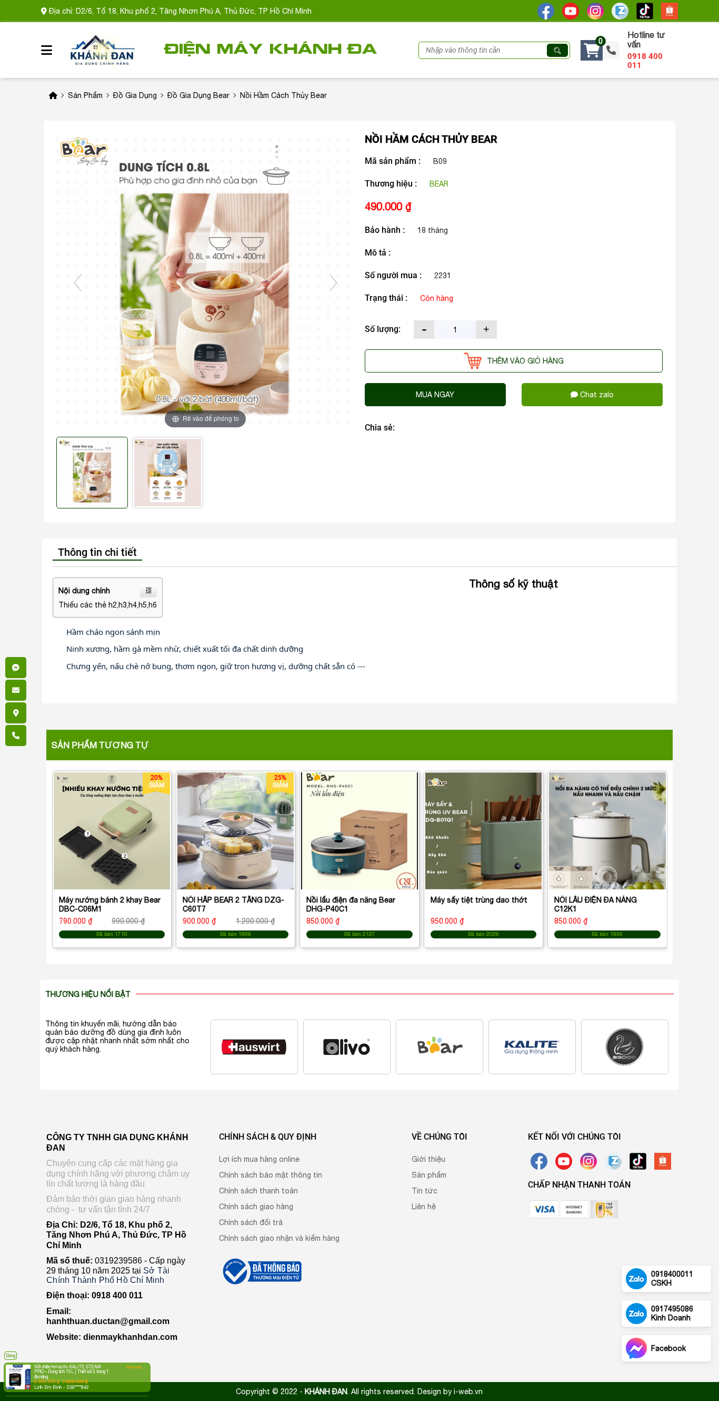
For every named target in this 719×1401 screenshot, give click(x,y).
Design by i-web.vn (450, 1391)
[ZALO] (620, 10)
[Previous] (77, 282)
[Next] (332, 282)
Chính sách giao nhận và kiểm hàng (279, 1238)
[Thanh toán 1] (544, 1208)
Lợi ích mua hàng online (259, 1159)
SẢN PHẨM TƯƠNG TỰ (100, 745)
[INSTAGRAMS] (595, 10)
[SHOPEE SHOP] (669, 10)
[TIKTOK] (644, 10)
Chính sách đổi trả (251, 1222)
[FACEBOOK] (545, 10)
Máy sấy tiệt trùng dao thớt (479, 900)
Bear (439, 184)
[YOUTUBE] (570, 10)
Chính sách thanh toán (258, 1191)
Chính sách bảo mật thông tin (270, 1175)
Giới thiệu (428, 1159)
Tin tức (424, 1191)
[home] (101, 50)
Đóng (10, 1355)
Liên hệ (424, 1206)
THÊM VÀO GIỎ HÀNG (525, 361)
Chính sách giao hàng (256, 1206)
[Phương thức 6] (574, 1208)
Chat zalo (596, 394)
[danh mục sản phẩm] (52, 52)
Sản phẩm (429, 1175)
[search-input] (482, 50)
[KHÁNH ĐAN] (261, 1270)
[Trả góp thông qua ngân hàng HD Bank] (604, 1208)
